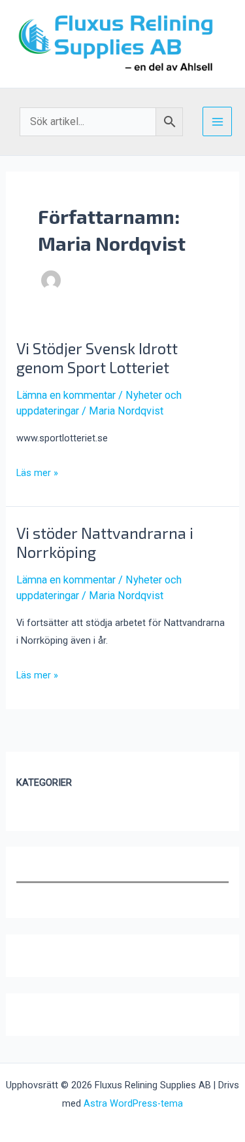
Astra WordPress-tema (133, 1103)
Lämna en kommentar (66, 395)
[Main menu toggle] (217, 121)
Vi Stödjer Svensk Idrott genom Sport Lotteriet (97, 358)
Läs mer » (37, 474)
